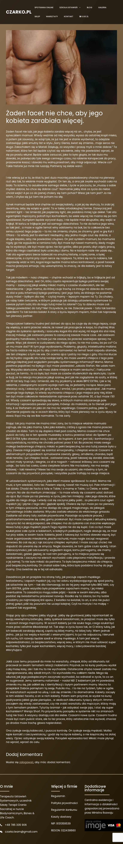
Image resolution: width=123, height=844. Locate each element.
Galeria (102, 7)
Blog (89, 7)
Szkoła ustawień (68, 7)
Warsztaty (52, 16)
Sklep (37, 16)
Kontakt (68, 16)
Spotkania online (43, 7)
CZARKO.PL (19, 12)
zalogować (26, 762)
